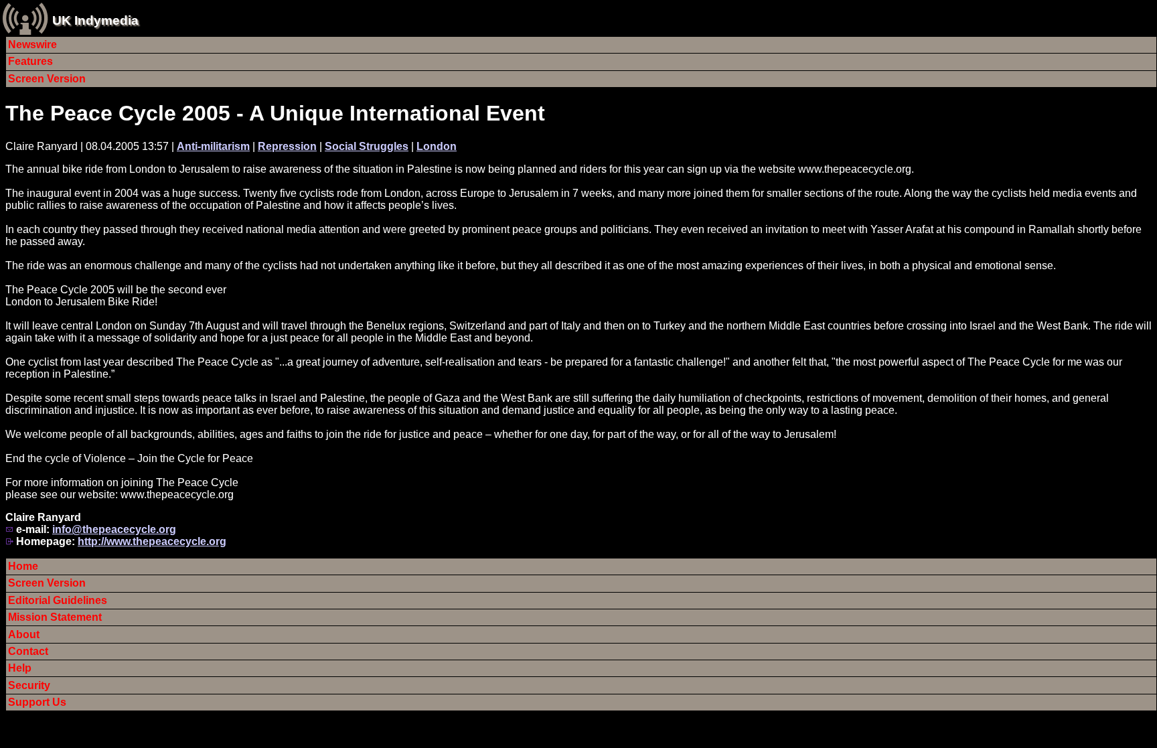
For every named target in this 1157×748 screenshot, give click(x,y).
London (436, 146)
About (24, 634)
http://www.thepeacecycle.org (152, 541)
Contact (28, 651)
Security (29, 685)
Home (23, 566)
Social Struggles (366, 146)
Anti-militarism (213, 146)
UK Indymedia (95, 20)
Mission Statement (55, 617)
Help (19, 668)
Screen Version (47, 78)
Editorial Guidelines (57, 600)
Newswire (32, 44)
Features (30, 61)
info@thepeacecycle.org (114, 529)
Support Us (37, 702)
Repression (287, 146)
